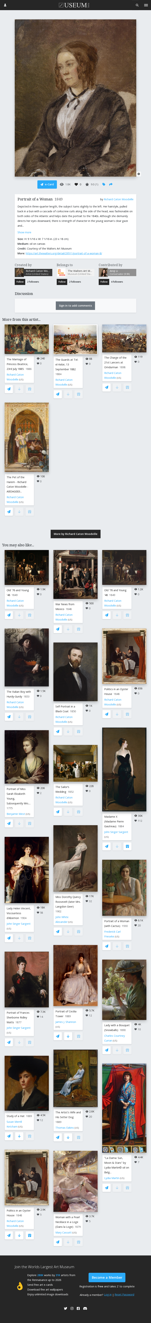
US (21, 379)
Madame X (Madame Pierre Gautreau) (114, 821)
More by (75, 534)
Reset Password (124, 1294)
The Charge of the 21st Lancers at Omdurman (115, 362)
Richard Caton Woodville (119, 199)
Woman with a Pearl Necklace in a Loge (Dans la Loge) (67, 1221)
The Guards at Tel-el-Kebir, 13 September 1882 (66, 364)
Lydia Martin (111, 1178)
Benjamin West (16, 814)
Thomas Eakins (64, 1127)
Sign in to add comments (75, 305)
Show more (24, 232)
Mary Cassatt (63, 1232)
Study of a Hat (15, 1116)
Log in (108, 1294)
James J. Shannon (65, 1022)
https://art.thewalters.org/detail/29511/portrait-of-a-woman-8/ (64, 253)
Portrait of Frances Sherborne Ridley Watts (18, 1017)
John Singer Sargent (19, 923)
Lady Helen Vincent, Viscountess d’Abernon (19, 913)
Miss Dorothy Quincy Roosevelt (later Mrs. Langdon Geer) (68, 901)
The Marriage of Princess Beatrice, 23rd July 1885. (17, 364)
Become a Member (107, 1277)
